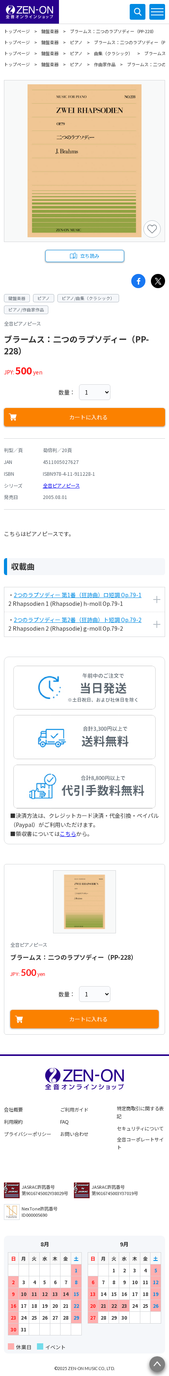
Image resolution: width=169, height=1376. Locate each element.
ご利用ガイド (74, 1109)
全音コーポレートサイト (140, 1143)
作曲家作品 (105, 64)
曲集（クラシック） (113, 53)
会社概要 (13, 1109)
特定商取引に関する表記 (140, 1112)
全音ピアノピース (61, 485)
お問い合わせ (74, 1134)
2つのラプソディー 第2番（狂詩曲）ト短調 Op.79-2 (77, 620)
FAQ (64, 1121)
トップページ (17, 31)
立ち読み (89, 255)
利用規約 (13, 1121)
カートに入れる (88, 417)
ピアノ (76, 42)
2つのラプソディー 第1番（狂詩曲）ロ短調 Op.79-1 (77, 595)
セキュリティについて (140, 1128)
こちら (68, 834)
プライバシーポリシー (27, 1134)
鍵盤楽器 (50, 31)
